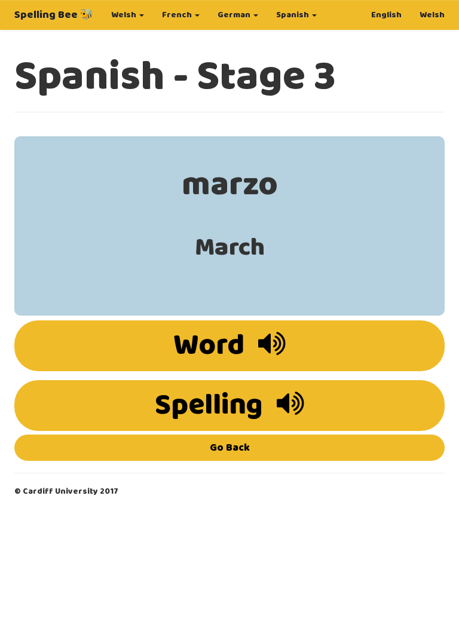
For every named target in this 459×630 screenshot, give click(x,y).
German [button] (235, 15)
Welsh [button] (124, 15)
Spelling (212, 405)
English (386, 15)
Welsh (432, 15)
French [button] (178, 15)
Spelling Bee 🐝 (53, 15)
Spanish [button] (293, 15)
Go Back (230, 447)
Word (211, 345)
